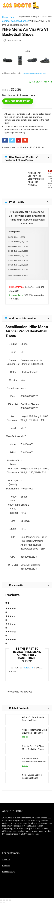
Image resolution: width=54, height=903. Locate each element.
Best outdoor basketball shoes (35, 73)
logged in (28, 667)
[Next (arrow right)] (4, 902)
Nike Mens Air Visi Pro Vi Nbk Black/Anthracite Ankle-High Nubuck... (36, 179)
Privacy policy (8, 872)
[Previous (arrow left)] (1, 902)
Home (5, 17)
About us (6, 860)
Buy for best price (17, 101)
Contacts (6, 866)
